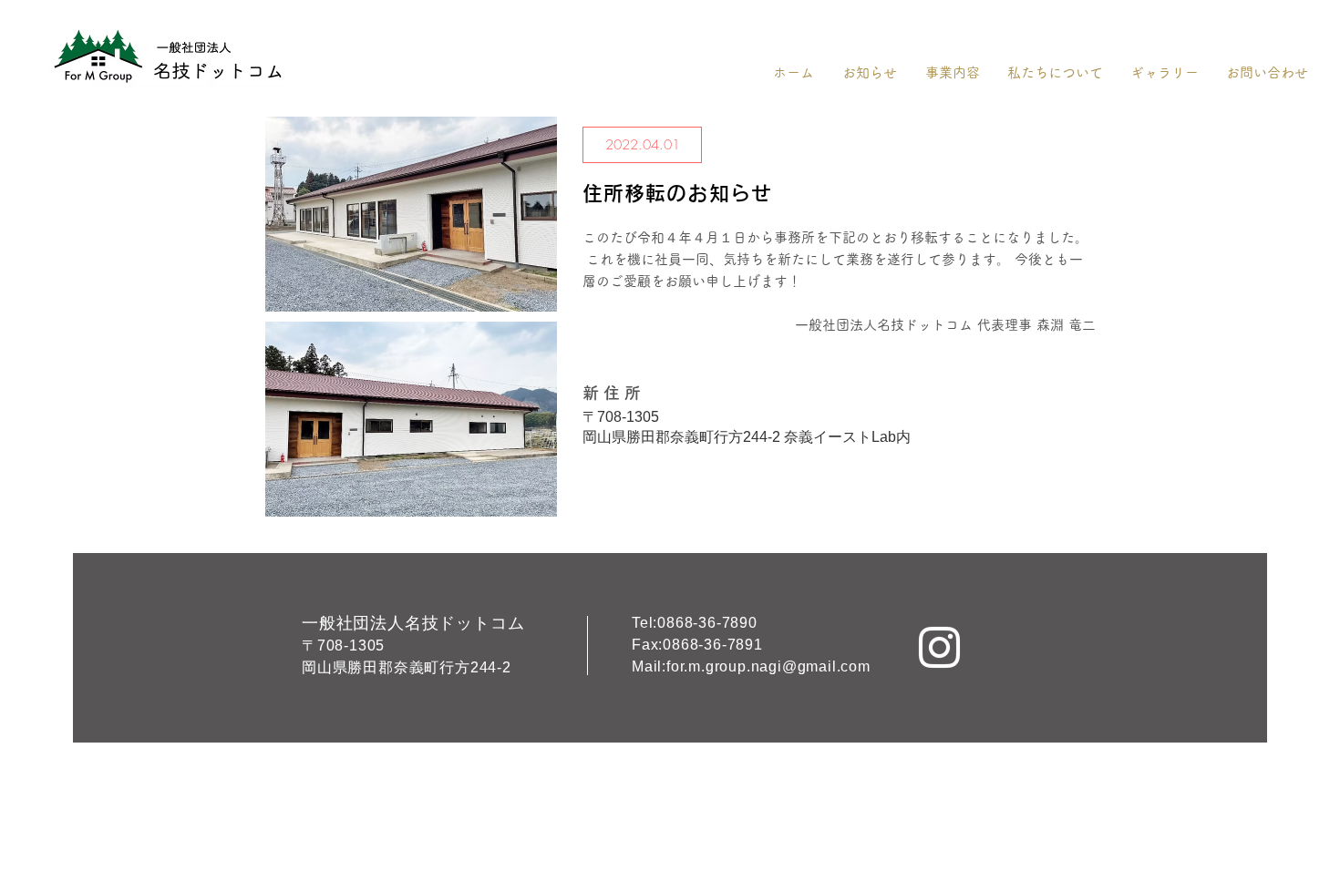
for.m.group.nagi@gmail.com (768, 666)
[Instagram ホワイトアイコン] (939, 647)
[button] (642, 145)
